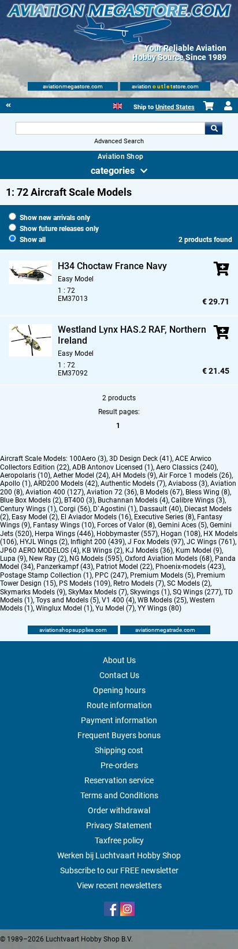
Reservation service (119, 780)
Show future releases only (58, 229)
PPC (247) (111, 575)
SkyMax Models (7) (97, 592)
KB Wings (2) (102, 550)
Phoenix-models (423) (189, 567)
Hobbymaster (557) (127, 534)
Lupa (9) (13, 558)
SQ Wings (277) (197, 592)
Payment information (119, 720)
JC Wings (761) (211, 542)
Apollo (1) (15, 483)
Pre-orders (119, 765)
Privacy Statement (119, 825)
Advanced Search (119, 141)
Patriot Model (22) (124, 567)
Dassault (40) (160, 509)
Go (213, 128)
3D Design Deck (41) (140, 459)
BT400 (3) (79, 500)
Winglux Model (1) (64, 608)
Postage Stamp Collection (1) (46, 575)
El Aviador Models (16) (96, 517)
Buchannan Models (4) (133, 500)
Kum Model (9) (199, 550)
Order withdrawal (119, 810)
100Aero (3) (87, 459)
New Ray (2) (47, 558)
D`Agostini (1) (114, 509)
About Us (119, 660)
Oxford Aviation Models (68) (168, 558)
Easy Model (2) (35, 517)
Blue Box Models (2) (30, 500)
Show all (32, 240)
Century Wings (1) (28, 509)
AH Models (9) (133, 475)
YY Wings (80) (159, 608)
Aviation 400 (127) (54, 492)
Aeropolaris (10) (25, 475)
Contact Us (119, 675)
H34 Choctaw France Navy (112, 265)
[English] (117, 105)
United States (175, 107)
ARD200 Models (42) (66, 483)
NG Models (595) (95, 558)
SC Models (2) (188, 583)
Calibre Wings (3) (198, 500)
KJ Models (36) (149, 550)
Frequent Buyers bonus (119, 735)
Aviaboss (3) (187, 483)
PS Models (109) (84, 583)
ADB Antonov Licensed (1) (112, 467)
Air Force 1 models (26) (195, 475)
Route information (119, 705)
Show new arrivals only (54, 218)
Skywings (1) (150, 592)
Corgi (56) (74, 509)
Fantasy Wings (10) (63, 525)
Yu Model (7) (115, 608)
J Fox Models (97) (156, 542)
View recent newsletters (119, 885)
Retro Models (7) (138, 583)
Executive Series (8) (164, 517)
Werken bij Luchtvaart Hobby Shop (119, 855)
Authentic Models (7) (133, 483)
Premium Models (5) (162, 575)
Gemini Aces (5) (182, 525)
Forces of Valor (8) (126, 525)
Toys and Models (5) (67, 600)
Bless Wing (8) (207, 492)
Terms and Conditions (119, 795)
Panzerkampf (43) (64, 567)
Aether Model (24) (81, 475)
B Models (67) (161, 492)
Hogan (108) (180, 534)
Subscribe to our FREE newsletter (119, 870)
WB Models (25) (162, 600)
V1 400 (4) (118, 600)
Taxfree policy (119, 840)
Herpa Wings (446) (64, 534)
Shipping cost (119, 750)
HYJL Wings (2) (44, 542)
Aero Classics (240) (186, 467)
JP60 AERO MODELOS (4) (39, 550)
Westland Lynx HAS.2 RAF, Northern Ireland (132, 335)
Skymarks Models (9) (32, 592)
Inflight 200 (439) (97, 542)
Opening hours (119, 690)
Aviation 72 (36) (112, 492)
